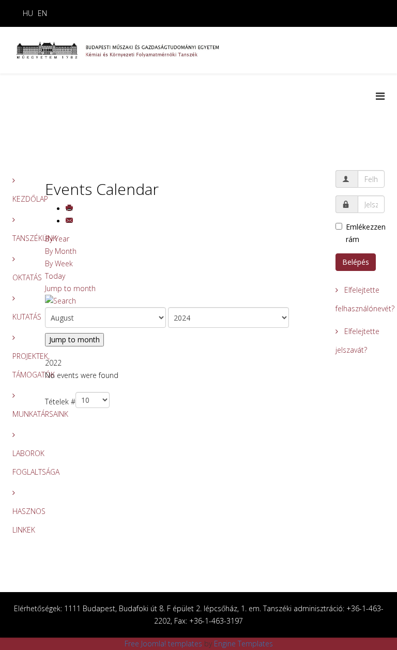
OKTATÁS (20, 277)
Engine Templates (243, 643)
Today (55, 276)
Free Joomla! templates (163, 643)
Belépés (355, 262)
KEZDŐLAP (20, 199)
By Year (57, 239)
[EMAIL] (70, 221)
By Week (59, 263)
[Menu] (380, 95)
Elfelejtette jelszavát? (357, 340)
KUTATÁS (20, 317)
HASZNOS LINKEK (20, 520)
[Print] (70, 209)
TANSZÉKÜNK (20, 238)
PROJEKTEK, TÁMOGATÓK (20, 365)
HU (28, 13)
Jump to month (70, 288)
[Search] (182, 301)
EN (42, 13)
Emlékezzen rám (365, 233)
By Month (61, 251)
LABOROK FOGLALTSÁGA (20, 462)
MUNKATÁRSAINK (20, 414)
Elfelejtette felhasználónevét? (360, 299)
